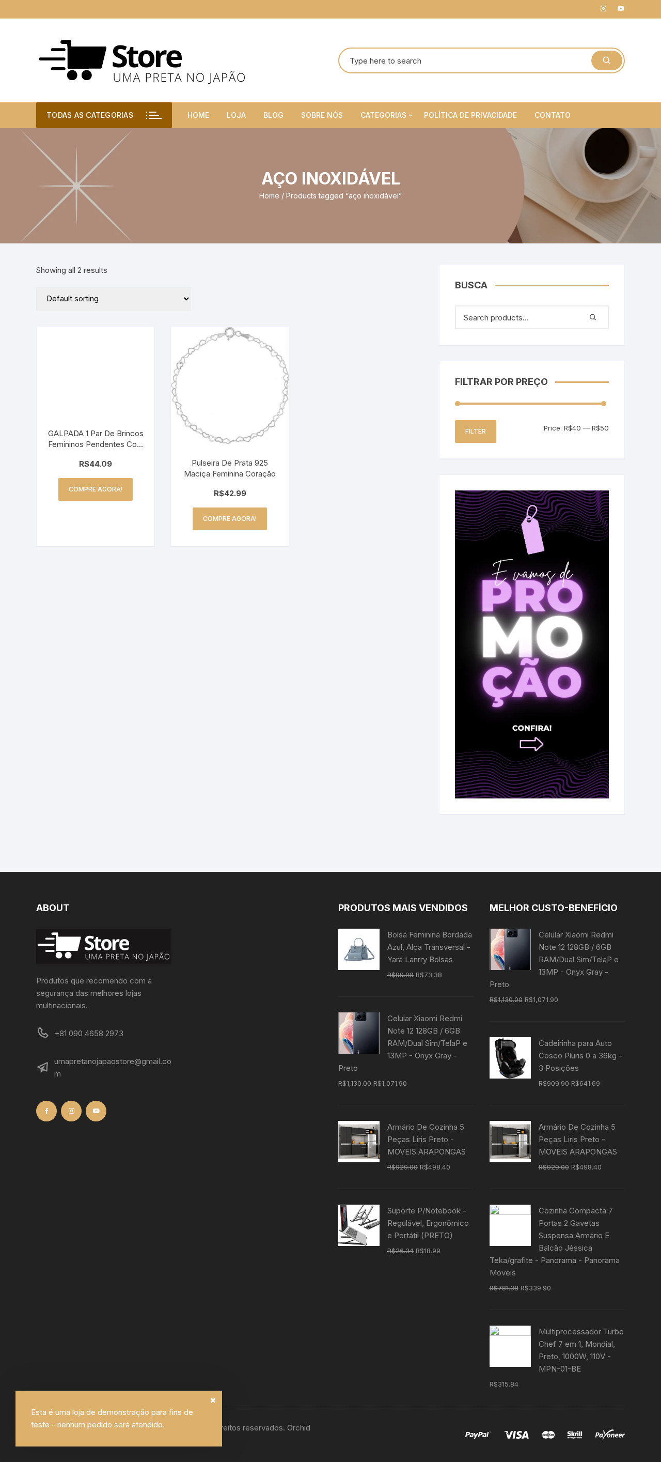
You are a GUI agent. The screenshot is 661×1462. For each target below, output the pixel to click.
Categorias (383, 115)
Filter (475, 431)
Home (198, 115)
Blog (273, 115)
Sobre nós (322, 115)
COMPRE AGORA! (95, 489)
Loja (236, 115)
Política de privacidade (470, 115)
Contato (552, 115)
